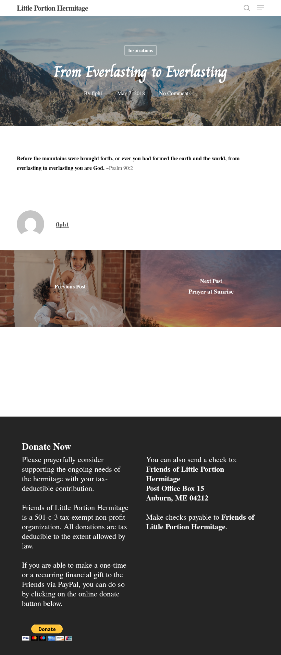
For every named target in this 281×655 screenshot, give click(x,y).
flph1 (97, 93)
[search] (246, 8)
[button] (260, 7)
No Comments (175, 93)
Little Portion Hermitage (52, 8)
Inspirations (140, 50)
